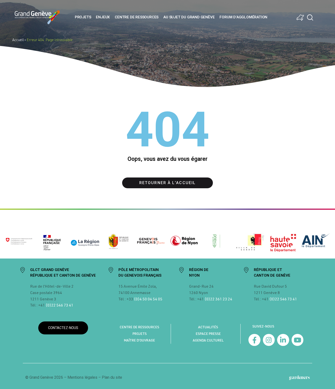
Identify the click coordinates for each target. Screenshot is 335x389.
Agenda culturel (208, 340)
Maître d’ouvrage (139, 340)
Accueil (18, 39)
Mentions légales (82, 377)
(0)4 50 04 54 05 (147, 298)
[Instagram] (269, 340)
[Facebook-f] (254, 340)
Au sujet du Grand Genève (189, 17)
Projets (83, 17)
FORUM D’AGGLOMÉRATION (243, 17)
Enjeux (103, 17)
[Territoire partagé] (300, 17)
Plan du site (112, 377)
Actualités (208, 327)
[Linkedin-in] (283, 340)
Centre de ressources (136, 17)
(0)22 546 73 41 (59, 304)
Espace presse (208, 333)
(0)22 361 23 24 (218, 298)
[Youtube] (298, 340)
